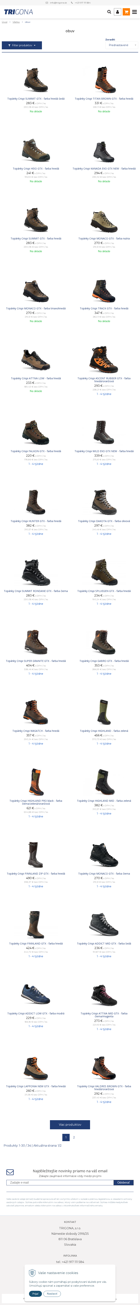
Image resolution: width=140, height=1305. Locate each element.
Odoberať (123, 1182)
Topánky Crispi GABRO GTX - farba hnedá (104, 661)
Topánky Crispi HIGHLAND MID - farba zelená (104, 800)
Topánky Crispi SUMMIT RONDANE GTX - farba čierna (36, 591)
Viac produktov (70, 1124)
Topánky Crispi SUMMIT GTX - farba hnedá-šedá (36, 98)
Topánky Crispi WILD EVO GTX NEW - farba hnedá (104, 451)
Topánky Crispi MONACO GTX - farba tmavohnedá (36, 308)
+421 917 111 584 (83, 2)
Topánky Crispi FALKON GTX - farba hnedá (36, 451)
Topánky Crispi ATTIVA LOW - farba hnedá (36, 378)
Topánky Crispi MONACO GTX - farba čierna (104, 873)
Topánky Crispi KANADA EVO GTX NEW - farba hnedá (104, 168)
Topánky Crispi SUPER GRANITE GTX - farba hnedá (36, 661)
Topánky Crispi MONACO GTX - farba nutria (104, 238)
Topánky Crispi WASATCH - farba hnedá (35, 730)
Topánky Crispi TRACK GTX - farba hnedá (104, 308)
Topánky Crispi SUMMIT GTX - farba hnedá (36, 238)
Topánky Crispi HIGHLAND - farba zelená (104, 730)
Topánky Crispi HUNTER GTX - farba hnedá (36, 521)
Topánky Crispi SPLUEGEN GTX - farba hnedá (104, 591)
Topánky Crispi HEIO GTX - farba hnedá (36, 168)
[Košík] (126, 11)
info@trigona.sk (58, 2)
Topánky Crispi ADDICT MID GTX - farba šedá (104, 943)
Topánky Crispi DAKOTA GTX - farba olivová (104, 521)
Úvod (4, 22)
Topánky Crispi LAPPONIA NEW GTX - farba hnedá (36, 1086)
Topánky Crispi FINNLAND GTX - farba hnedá (36, 943)
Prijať (35, 1293)
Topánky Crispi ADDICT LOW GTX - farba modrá (35, 1013)
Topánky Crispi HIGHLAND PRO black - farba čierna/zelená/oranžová (35, 802)
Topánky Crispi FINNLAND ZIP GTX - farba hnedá (36, 873)
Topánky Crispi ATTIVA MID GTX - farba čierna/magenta (104, 1015)
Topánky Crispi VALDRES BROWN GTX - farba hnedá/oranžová (104, 1088)
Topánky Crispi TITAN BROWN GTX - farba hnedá (104, 98)
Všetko (16, 22)
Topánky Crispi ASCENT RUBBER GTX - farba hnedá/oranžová (104, 380)
